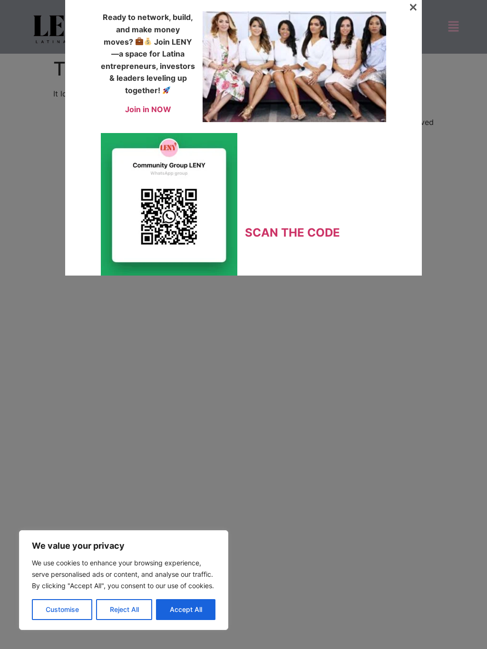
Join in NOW (148, 109)
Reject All (124, 609)
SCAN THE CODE (292, 232)
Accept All (186, 609)
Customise (62, 609)
